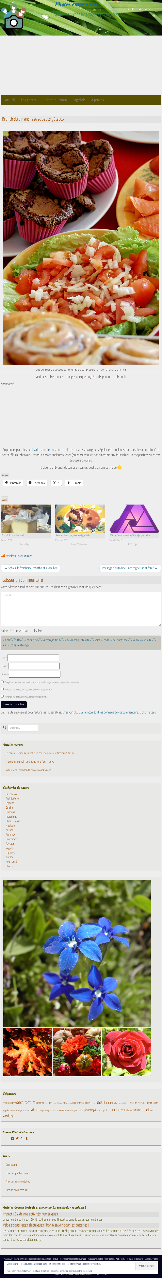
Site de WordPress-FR (16, 1190)
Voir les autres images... (20, 556)
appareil (13, 1103)
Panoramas (11, 839)
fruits (125, 1103)
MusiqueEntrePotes (95, 1259)
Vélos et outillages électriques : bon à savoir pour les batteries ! (46, 1225)
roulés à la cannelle (38, 450)
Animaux (10, 834)
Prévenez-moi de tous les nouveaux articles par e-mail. (26, 697)
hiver (131, 1103)
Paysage (10, 843)
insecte (138, 1103)
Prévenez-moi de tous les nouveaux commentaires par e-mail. (28, 690)
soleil (146, 1110)
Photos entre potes (76, 4)
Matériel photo (56, 100)
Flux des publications (17, 1173)
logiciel (6, 1110)
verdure (8, 1116)
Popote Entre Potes (21, 1259)
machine (12, 1111)
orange (47, 1111)
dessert (93, 1103)
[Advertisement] (81, 65)
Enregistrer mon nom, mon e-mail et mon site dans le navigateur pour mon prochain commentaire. (42, 682)
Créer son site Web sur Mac (115, 1259)
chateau (59, 1103)
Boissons (10, 812)
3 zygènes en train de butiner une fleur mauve (30, 761)
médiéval (26, 1111)
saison (137, 1110)
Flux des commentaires (18, 1181)
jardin (149, 1103)
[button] (77, 953)
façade (108, 1103)
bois (51, 1103)
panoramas (54, 1111)
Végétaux (11, 848)
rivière (124, 1110)
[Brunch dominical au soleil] (26, 519)
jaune (155, 1103)
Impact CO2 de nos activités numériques (30, 1214)
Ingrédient (11, 816)
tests (152, 1111)
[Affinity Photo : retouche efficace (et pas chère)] (134, 519)
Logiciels (79, 100)
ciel (64, 1103)
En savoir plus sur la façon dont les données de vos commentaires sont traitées (109, 712)
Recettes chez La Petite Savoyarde (73, 1259)
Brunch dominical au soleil (13, 535)
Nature (9, 830)
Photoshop (70, 1111)
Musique (10, 825)
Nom (4, 658)
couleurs (86, 1103)
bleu (46, 1103)
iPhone (144, 1103)
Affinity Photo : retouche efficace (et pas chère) (130, 535)
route (130, 1111)
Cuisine (9, 807)
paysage (62, 1110)
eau (100, 1102)
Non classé (11, 861)
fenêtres (115, 1103)
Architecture (12, 798)
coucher (78, 1103)
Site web (5, 674)
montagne (19, 1111)
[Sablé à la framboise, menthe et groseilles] (80, 519)
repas (104, 1111)
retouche (113, 1110)
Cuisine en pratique (50, 1259)
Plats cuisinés (13, 821)
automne (40, 1103)
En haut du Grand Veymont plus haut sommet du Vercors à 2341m (40, 753)
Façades (10, 803)
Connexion (11, 1164)
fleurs (120, 1103)
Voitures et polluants (135, 1259)
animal (6, 1103)
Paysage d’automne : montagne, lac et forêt (130, 568)
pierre (76, 1111)
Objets (9, 866)
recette (99, 1111)
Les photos (29, 100)
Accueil (10, 100)
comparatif (70, 1103)
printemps (90, 1110)
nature (34, 1110)
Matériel (10, 857)
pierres (81, 1111)
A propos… (98, 100)
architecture (26, 1102)
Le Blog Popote (36, 1259)
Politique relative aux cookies (80, 1271)
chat (54, 1103)
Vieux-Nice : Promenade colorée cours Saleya (28, 770)
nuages (42, 1111)
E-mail (5, 666)
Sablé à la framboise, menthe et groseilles (73, 535)
